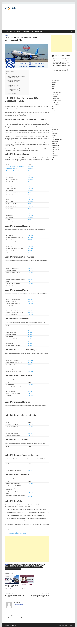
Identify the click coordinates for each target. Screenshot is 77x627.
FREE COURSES (33, 2)
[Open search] (71, 31)
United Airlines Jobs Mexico (36, 566)
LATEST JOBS (55, 129)
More (53, 131)
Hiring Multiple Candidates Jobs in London (17, 533)
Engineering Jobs (55, 98)
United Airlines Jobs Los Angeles (13, 85)
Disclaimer (24, 2)
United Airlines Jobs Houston (13, 78)
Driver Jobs (54, 96)
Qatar (53, 137)
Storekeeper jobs (55, 145)
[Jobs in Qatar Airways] (27, 580)
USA (32, 31)
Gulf (53, 108)
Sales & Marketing (55, 141)
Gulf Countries (38, 31)
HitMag (70, 625)
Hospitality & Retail (56, 112)
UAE (53, 151)
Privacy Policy (18, 2)
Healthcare (54, 110)
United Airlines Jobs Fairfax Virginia (15, 88)
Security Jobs (55, 143)
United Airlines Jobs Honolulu (13, 86)
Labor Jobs (54, 127)
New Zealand (26, 31)
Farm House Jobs (55, 102)
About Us (13, 2)
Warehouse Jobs (55, 159)
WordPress (65, 625)
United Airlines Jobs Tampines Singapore (16, 90)
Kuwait (53, 125)
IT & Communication (56, 121)
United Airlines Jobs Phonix (13, 89)
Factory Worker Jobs (56, 100)
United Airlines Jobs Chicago (13, 77)
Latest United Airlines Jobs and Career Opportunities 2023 (17, 74)
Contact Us (28, 2)
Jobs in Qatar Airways (12, 532)
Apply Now (30, 166)
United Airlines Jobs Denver (13, 81)
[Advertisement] (38, 21)
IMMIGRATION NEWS (41, 2)
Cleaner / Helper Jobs (56, 92)
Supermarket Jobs (55, 147)
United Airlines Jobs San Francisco (14, 80)
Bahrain (53, 86)
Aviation (6, 35)
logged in (12, 617)
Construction (55, 94)
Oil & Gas (54, 135)
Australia (12, 31)
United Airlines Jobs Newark (13, 82)
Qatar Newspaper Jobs (57, 139)
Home (7, 31)
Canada (19, 31)
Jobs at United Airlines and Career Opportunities (16, 76)
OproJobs (13, 625)
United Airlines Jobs (13, 564)
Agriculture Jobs (55, 80)
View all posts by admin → (19, 604)
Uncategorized (55, 155)
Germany (54, 106)
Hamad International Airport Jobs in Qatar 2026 (11, 586)
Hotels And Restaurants (57, 114)
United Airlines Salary (12, 93)
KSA (53, 123)
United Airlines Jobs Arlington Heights (14, 84)
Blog (53, 88)
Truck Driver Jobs (55, 149)
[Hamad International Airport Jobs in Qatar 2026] (12, 580)
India (53, 119)
